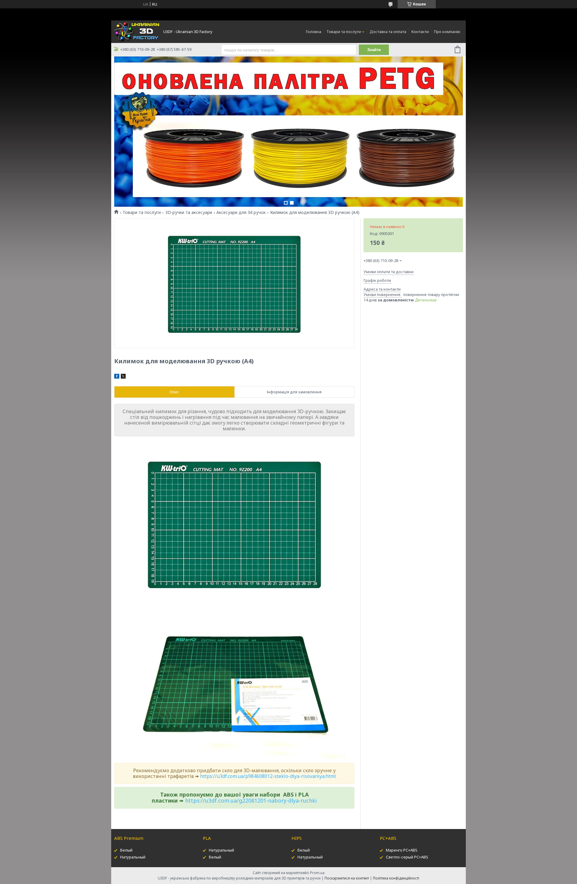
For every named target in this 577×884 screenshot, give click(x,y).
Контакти (420, 31)
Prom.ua (317, 872)
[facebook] (116, 377)
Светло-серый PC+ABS (407, 857)
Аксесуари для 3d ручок (241, 212)
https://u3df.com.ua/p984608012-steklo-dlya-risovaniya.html (268, 776)
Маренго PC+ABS (401, 850)
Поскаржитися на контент (347, 878)
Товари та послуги (343, 31)
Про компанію (447, 31)
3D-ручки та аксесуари (188, 212)
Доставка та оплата (388, 31)
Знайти (374, 49)
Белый (126, 850)
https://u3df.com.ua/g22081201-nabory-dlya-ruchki (251, 800)
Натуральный (132, 857)
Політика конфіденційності (396, 878)
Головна (313, 31)
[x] (123, 377)
